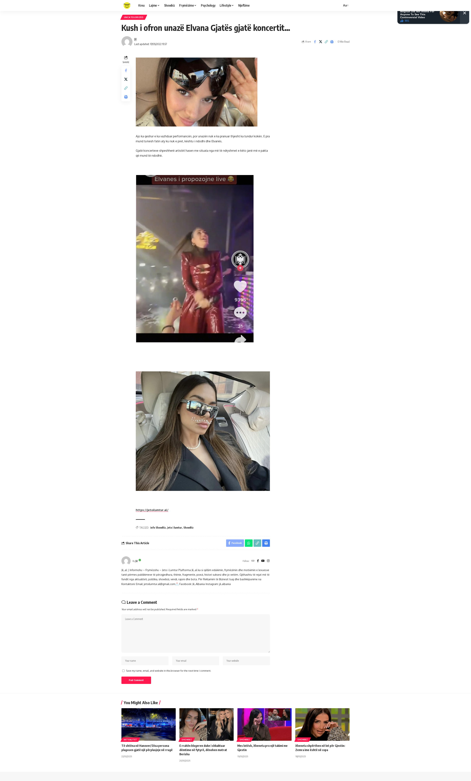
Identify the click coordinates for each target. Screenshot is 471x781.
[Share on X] (320, 42)
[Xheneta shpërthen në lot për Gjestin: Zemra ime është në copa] (322, 724)
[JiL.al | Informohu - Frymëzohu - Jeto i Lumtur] (126, 5)
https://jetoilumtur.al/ (152, 510)
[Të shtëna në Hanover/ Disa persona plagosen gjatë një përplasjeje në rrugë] (148, 724)
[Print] (331, 42)
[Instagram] (268, 561)
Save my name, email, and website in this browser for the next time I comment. (168, 670)
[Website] (253, 561)
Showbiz (187, 740)
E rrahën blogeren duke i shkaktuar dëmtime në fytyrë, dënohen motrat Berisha (203, 750)
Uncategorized (134, 17)
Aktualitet (130, 740)
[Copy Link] (326, 42)
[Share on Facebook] (314, 42)
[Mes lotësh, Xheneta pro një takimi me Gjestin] (264, 724)
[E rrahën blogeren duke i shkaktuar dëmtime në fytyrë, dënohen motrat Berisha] (206, 724)
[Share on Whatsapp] (249, 543)
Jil (135, 39)
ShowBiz (188, 527)
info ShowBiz (158, 527)
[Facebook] (258, 561)
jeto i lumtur (174, 527)
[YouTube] (263, 561)
